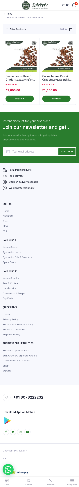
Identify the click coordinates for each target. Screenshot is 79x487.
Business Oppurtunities (16, 350)
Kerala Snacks (11, 278)
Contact (7, 314)
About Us (8, 215)
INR (4, 458)
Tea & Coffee (10, 283)
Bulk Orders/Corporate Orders (20, 355)
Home (9, 13)
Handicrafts (9, 288)
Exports (7, 370)
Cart (5, 221)
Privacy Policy (11, 319)
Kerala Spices (10, 247)
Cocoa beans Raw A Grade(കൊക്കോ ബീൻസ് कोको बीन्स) (57, 78)
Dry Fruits (8, 298)
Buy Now (19, 98)
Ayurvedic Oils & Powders (17, 257)
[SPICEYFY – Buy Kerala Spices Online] (35, 5)
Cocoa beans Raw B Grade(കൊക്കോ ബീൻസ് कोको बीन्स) (21, 78)
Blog (5, 225)
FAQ (5, 231)
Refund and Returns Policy (18, 324)
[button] (8, 469)
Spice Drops (10, 262)
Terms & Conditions (14, 329)
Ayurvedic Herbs (12, 252)
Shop (6, 365)
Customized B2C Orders (16, 360)
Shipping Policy (11, 334)
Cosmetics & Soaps (14, 293)
